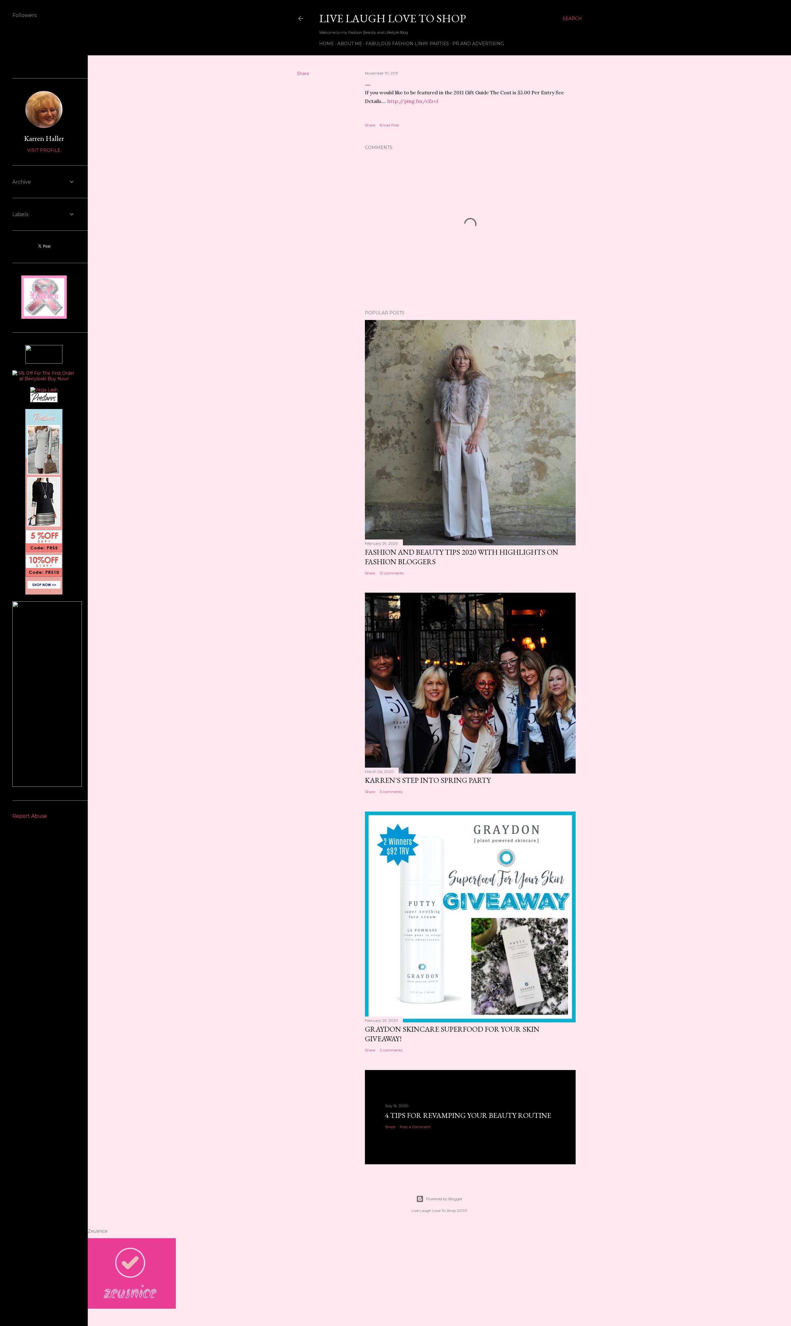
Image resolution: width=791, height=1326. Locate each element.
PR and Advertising (478, 43)
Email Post (389, 125)
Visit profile (44, 150)
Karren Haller (44, 138)
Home (326, 43)
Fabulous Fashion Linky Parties (407, 43)
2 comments (391, 1050)
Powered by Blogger (444, 1198)
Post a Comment (415, 1126)
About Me (349, 43)
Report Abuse (29, 816)
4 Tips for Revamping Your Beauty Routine (468, 1115)
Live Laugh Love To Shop (392, 18)
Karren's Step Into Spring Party (428, 780)
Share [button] (303, 73)
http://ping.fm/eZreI (412, 101)
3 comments (391, 791)
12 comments (392, 573)
